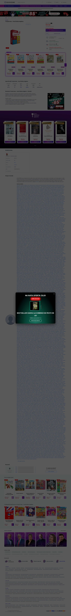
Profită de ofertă (35, 320)
